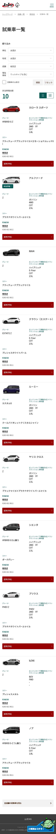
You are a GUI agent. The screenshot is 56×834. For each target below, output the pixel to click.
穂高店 (5, 152)
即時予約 (8, 163)
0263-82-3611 (7, 156)
